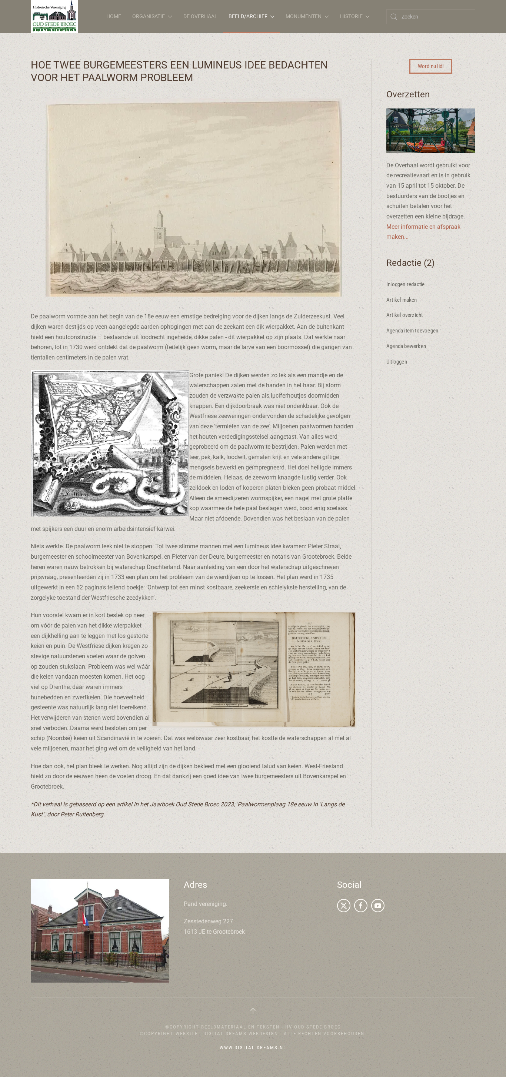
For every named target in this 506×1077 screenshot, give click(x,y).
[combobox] (430, 16)
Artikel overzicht (404, 315)
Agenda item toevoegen (412, 330)
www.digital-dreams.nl (253, 1047)
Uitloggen (396, 361)
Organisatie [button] (148, 16)
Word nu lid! (431, 66)
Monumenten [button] (304, 16)
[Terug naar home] (54, 16)
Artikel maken (401, 300)
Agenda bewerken (406, 346)
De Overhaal (200, 16)
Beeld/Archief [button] (248, 16)
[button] (253, 1010)
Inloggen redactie (405, 284)
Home (113, 16)
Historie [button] (351, 16)
